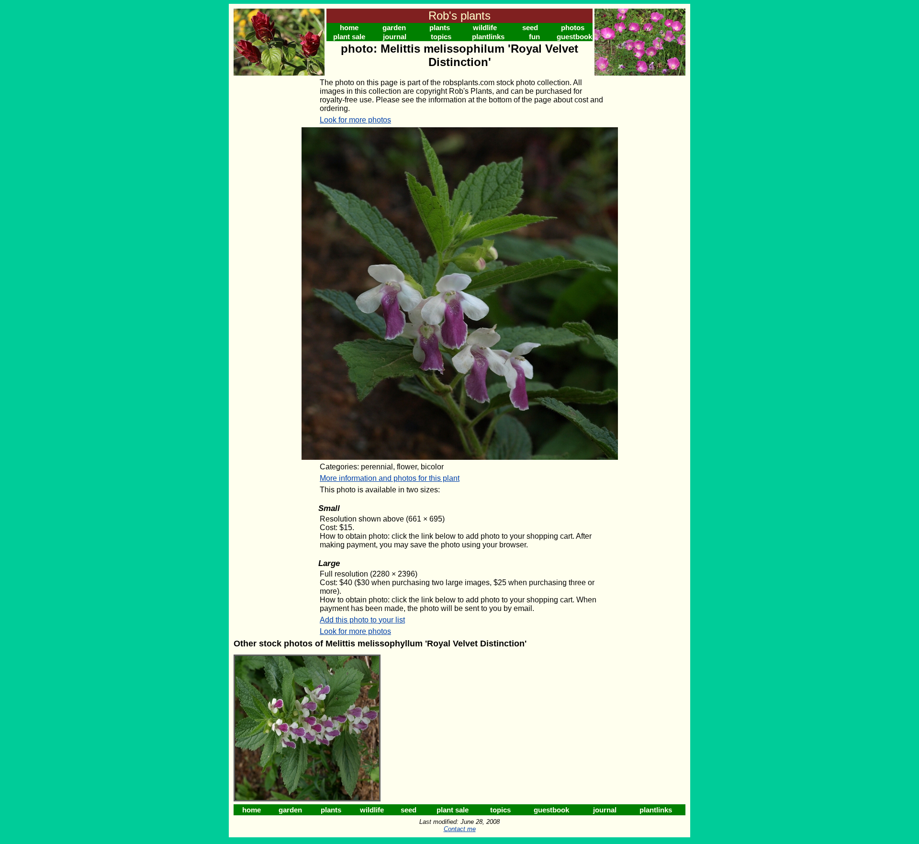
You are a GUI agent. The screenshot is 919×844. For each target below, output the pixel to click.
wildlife (485, 27)
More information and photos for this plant (390, 478)
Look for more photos (355, 120)
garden (394, 27)
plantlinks (488, 37)
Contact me (460, 829)
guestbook (574, 37)
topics (441, 37)
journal (394, 37)
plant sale (349, 37)
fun (534, 37)
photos (572, 27)
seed (530, 27)
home (349, 27)
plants (439, 27)
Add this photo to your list (362, 620)
